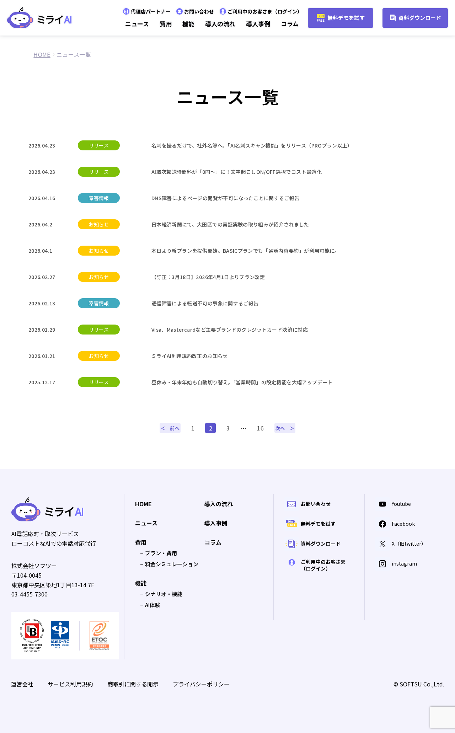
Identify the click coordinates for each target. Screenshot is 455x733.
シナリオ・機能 (163, 594)
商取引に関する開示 (133, 684)
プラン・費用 (161, 553)
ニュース (137, 23)
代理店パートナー (151, 11)
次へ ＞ (284, 428)
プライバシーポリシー (201, 684)
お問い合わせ (199, 11)
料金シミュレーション (171, 564)
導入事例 (258, 23)
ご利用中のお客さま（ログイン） (265, 11)
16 (260, 428)
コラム (290, 23)
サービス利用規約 (70, 684)
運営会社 (22, 684)
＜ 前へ (170, 428)
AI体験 (152, 605)
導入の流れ (220, 23)
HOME (143, 504)
